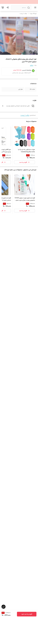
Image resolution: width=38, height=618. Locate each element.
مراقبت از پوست (23, 13)
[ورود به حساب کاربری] (7, 7)
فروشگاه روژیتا (33, 13)
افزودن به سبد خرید (26, 614)
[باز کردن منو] (34, 7)
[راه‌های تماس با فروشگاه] (3, 607)
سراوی (31, 65)
